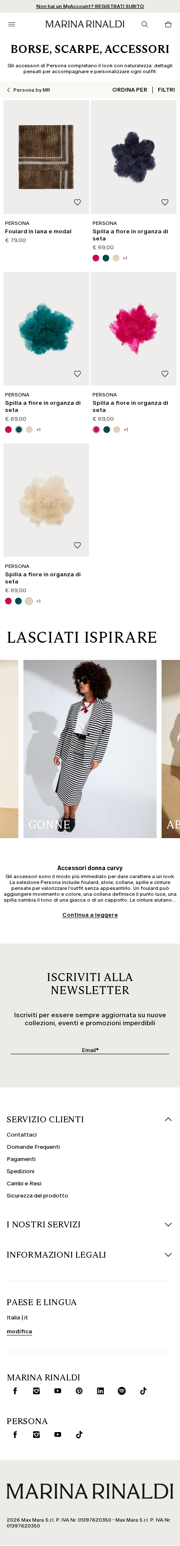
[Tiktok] (141, 1391)
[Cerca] (145, 24)
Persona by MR (31, 90)
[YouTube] (56, 1435)
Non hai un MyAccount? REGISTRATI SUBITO (90, 6)
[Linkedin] (98, 1391)
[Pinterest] (77, 1391)
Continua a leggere (90, 914)
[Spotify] (120, 1391)
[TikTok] (77, 1435)
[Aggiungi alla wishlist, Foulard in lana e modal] (77, 202)
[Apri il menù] (12, 24)
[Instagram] (34, 1391)
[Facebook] (13, 1391)
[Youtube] (56, 1391)
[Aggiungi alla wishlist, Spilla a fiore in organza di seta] (165, 202)
